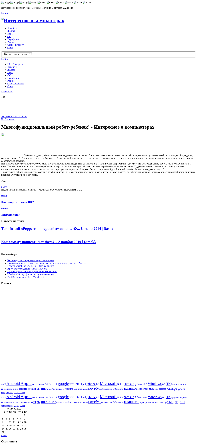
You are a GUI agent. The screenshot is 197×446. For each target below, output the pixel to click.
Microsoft (108, 383)
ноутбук (94, 388)
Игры (10, 33)
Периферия (13, 39)
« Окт (4, 435)
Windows (155, 384)
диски (15, 389)
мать (62, 389)
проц (155, 388)
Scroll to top (7, 91)
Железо (11, 31)
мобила (69, 388)
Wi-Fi (145, 384)
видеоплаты (6, 389)
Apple (26, 383)
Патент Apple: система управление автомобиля (32, 271)
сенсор (163, 388)
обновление (106, 389)
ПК (168, 384)
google (63, 383)
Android (13, 383)
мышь (85, 389)
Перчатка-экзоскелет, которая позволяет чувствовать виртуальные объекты (46, 263)
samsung (130, 384)
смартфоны (7, 392)
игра (30, 388)
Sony (139, 384)
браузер (175, 384)
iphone (91, 383)
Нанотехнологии (18, 116)
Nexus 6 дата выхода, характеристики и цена (30, 260)
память (119, 388)
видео (183, 383)
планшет (131, 388)
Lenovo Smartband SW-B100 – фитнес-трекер (30, 266)
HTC (71, 384)
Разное (10, 42)
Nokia (120, 384)
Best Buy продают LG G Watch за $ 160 (27, 277)
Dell (46, 384)
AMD (3, 384)
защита (23, 388)
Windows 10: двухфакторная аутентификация (30, 274)
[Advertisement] (76, 108)
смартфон (176, 388)
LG (97, 384)
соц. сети (19, 392)
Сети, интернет (15, 44)
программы (146, 388)
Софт (10, 47)
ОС (9, 36)
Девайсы (12, 28)
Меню (4, 13)
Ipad (83, 383)
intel (77, 383)
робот (4, 187)
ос (114, 388)
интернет (48, 388)
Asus (34, 384)
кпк (58, 389)
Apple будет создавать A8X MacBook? (27, 268)
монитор (78, 389)
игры (36, 388)
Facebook (53, 384)
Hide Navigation (15, 64)
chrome (41, 384)
